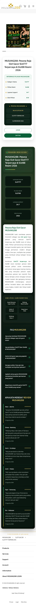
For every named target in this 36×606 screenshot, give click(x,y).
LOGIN (18, 130)
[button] (25, 6)
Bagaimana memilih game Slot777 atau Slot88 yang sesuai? (16, 386)
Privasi (11, 602)
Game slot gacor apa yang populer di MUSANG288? (16, 357)
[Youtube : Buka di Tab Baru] (24, 597)
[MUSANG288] (6, 6)
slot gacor (24, 237)
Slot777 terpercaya (20, 261)
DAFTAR (18, 135)
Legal (17, 602)
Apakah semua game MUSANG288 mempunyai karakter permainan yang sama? (16, 376)
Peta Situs (24, 602)
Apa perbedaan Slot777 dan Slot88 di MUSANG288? (16, 348)
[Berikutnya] (34, 36)
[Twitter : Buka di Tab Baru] (16, 597)
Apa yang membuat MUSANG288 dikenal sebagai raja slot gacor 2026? (15, 338)
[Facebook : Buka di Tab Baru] (12, 597)
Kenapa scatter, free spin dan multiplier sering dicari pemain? (15, 366)
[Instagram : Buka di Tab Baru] (20, 597)
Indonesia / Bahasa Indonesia (10, 588)
